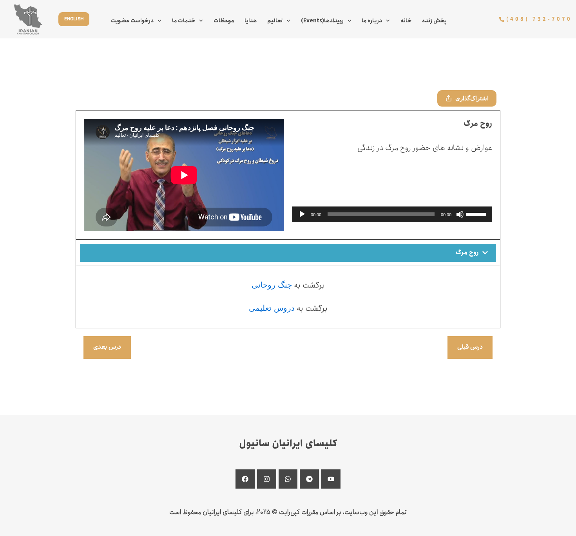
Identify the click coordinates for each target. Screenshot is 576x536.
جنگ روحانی (272, 285)
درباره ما (372, 21)
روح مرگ (467, 252)
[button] (288, 253)
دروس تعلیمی (272, 308)
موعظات (224, 21)
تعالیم (275, 21)
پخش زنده (434, 21)
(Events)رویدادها (322, 21)
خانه (405, 21)
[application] (392, 214)
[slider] (477, 213)
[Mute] (460, 214)
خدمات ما (183, 21)
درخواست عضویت (132, 21)
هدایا (251, 21)
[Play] (302, 214)
